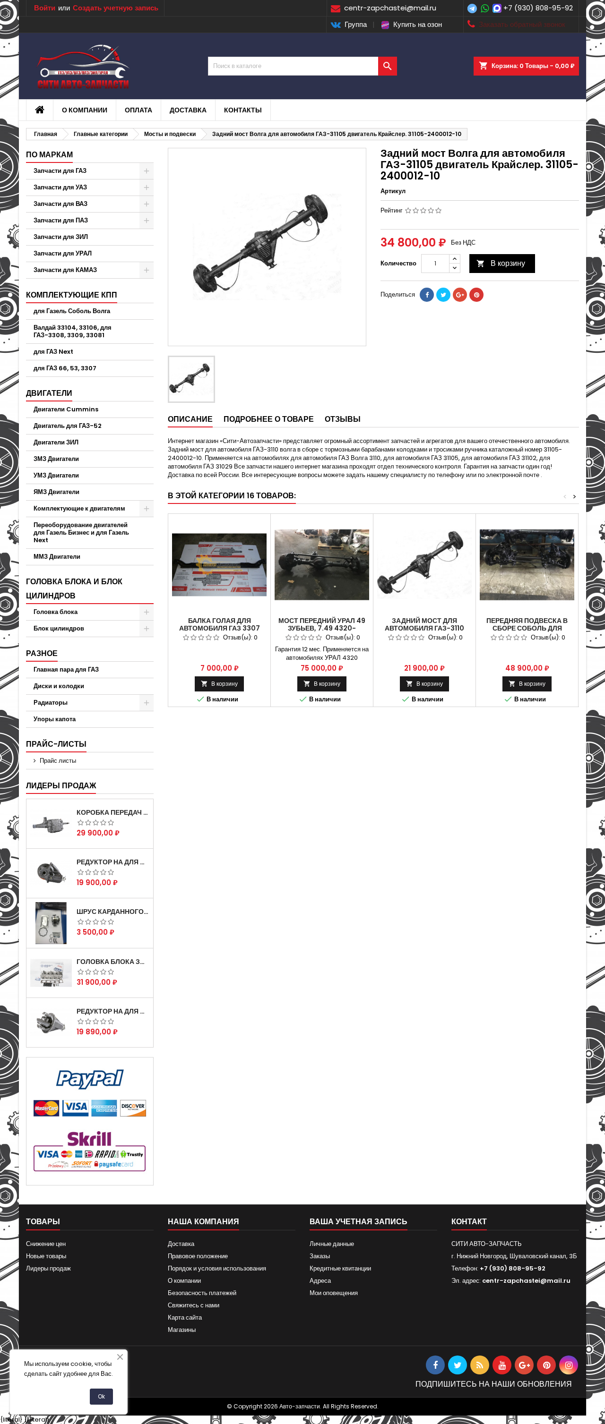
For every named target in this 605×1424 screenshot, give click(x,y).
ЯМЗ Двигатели (56, 491)
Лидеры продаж (61, 785)
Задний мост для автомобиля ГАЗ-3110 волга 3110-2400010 (424, 628)
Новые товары (46, 1256)
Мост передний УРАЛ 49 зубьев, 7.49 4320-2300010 (321, 628)
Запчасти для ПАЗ (61, 220)
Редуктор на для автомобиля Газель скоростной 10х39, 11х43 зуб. (113, 1011)
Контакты (243, 110)
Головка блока (56, 611)
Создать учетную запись (115, 8)
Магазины (182, 1329)
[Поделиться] (427, 295)
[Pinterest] (476, 295)
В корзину (500, 263)
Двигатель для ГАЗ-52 (68, 425)
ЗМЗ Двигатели (56, 458)
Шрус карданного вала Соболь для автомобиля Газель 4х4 (113, 911)
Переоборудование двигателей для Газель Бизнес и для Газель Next (81, 532)
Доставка (188, 110)
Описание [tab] (190, 419)
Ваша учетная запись (358, 1221)
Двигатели (49, 393)
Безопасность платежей (202, 1292)
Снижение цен (46, 1243)
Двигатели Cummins (66, 409)
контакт (469, 1221)
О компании (84, 110)
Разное (42, 653)
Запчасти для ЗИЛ (61, 236)
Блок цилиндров (59, 628)
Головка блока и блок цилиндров (74, 588)
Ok (101, 1396)
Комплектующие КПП (71, 295)
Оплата (138, 110)
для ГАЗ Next (53, 351)
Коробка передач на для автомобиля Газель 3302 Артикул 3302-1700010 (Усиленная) (113, 812)
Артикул (393, 191)
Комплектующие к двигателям (79, 508)
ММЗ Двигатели (57, 556)
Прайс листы (58, 760)
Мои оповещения (334, 1292)
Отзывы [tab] (343, 419)
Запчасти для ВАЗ (60, 203)
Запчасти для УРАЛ (63, 253)
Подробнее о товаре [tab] (269, 419)
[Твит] (443, 295)
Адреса (320, 1280)
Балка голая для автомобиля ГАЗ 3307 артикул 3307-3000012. (219, 628)
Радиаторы (51, 702)
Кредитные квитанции (340, 1268)
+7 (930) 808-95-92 (538, 8)
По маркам (49, 154)
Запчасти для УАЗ (60, 187)
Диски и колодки (59, 686)
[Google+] (460, 295)
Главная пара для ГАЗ (66, 669)
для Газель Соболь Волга (72, 311)
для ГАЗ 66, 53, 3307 (65, 368)
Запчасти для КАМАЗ (65, 269)
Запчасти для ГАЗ (60, 170)
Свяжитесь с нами (193, 1305)
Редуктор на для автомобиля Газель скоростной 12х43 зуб (113, 862)
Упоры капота (55, 719)
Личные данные (332, 1243)
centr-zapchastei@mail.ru (526, 1280)
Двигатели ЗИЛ (56, 442)
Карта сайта (185, 1317)
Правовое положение (198, 1256)
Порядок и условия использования (217, 1268)
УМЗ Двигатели (56, 475)
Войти (44, 8)
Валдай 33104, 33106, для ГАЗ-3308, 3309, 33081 (73, 331)
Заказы (320, 1256)
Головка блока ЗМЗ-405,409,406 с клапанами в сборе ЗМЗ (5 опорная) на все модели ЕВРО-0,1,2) (113, 961)
